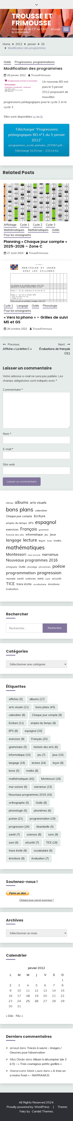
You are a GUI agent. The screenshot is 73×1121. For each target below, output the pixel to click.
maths (57, 540)
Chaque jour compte (19, 516)
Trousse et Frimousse (32, 19)
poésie (58, 566)
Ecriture (39, 516)
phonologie (32, 567)
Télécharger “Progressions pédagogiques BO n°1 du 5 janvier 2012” (36, 139)
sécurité (56, 578)
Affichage (10, 224)
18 (28, 996)
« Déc (9, 1016)
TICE (10, 583)
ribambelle (10, 578)
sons (40, 578)
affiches (9, 503)
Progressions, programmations (35, 62)
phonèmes (45, 566)
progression (49, 572)
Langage (22, 305)
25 (28, 1001)
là (41, 116)
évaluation (12, 589)
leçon (42, 540)
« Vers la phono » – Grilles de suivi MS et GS (36, 320)
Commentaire (13, 389)
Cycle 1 (24, 224)
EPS (31, 523)
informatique (34, 534)
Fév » (19, 1016)
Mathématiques (14, 230)
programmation (21, 572)
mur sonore (34, 554)
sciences (30, 578)
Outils (7, 62)
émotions (54, 584)
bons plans (19, 509)
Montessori (16, 554)
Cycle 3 (50, 224)
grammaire (43, 529)
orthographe (11, 567)
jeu (46, 534)
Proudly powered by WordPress (28, 1107)
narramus (50, 554)
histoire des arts (15, 534)
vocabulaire (39, 584)
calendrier (41, 510)
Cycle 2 (37, 224)
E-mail (8, 449)
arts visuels (38, 502)
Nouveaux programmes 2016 (32, 560)
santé (20, 578)
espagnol (45, 522)
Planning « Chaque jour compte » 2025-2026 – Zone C (35, 244)
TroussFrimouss (41, 75)
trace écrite (24, 584)
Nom (7, 433)
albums (21, 502)
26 (36, 1001)
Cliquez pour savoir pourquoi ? (36, 899)
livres (49, 540)
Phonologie (50, 305)
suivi (47, 578)
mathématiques (25, 547)
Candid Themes (42, 1111)
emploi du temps (16, 523)
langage (13, 539)
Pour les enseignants (17, 235)
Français (28, 529)
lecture (30, 540)
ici (34, 116)
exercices (12, 529)
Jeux (53, 534)
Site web (9, 464)
